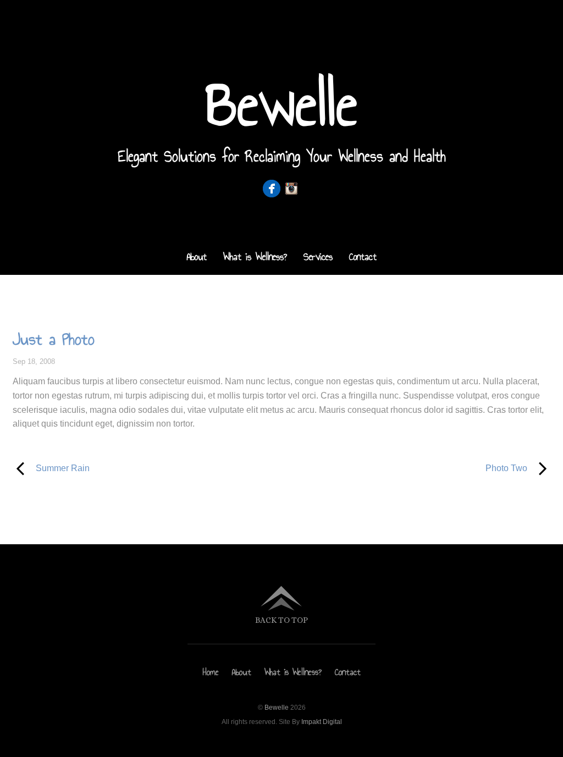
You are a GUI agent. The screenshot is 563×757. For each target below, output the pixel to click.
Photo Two (412, 467)
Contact (363, 256)
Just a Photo (54, 339)
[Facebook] (271, 189)
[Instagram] (291, 189)
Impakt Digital (321, 722)
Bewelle (276, 707)
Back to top (281, 620)
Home (211, 672)
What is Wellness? (255, 256)
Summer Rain (51, 467)
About (196, 256)
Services (318, 256)
